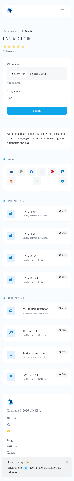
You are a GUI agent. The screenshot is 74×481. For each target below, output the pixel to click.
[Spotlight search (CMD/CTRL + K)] (9, 424)
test (13, 418)
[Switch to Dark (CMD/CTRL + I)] (9, 431)
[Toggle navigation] (62, 11)
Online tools (9, 31)
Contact (11, 452)
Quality (15, 91)
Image (15, 64)
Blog (10, 440)
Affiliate (12, 446)
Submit (37, 110)
